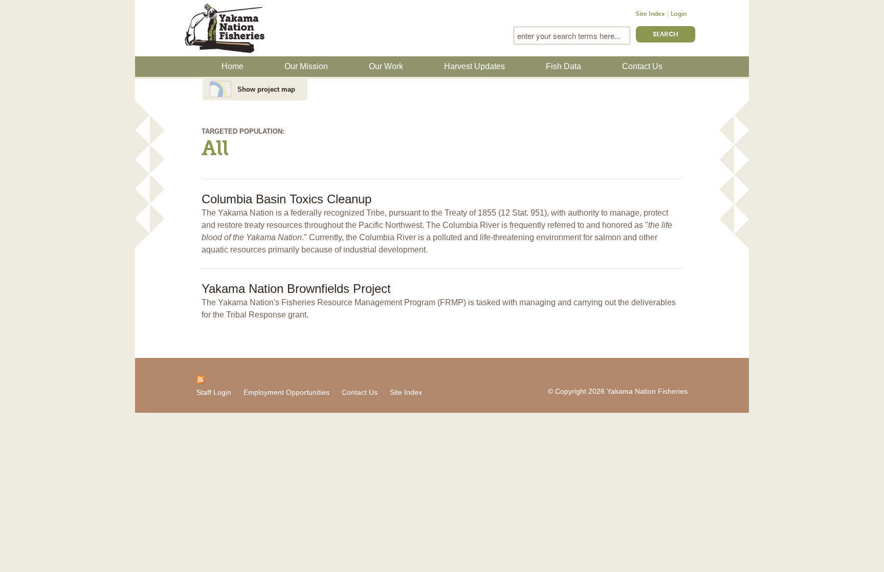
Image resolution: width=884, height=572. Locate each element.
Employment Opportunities (286, 392)
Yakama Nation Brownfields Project (296, 288)
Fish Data (563, 66)
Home (233, 66)
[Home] (225, 27)
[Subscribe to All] (200, 379)
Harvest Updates (474, 66)
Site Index (650, 14)
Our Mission (306, 66)
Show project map (266, 89)
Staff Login (213, 392)
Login (679, 14)
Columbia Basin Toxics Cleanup (286, 199)
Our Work (386, 66)
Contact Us (642, 66)
